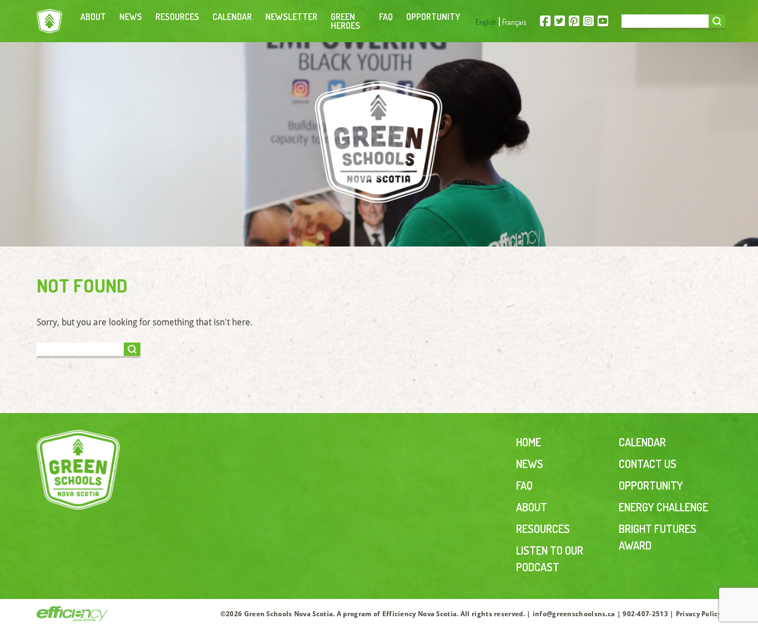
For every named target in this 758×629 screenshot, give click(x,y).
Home (528, 442)
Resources (177, 16)
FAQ (386, 16)
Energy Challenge (663, 507)
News (130, 16)
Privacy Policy (698, 614)
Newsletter (291, 16)
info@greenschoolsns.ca (574, 614)
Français (514, 22)
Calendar (232, 16)
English (486, 22)
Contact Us (647, 463)
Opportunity (433, 16)
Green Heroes (345, 21)
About (93, 16)
